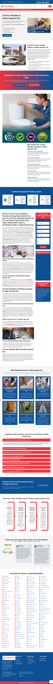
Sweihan (41, 637)
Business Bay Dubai (31, 581)
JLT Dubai (30, 641)
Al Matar (17, 580)
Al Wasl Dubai (18, 626)
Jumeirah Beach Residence (33, 645)
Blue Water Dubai (31, 578)
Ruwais (41, 628)
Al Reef (17, 600)
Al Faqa (5, 613)
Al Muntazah (18, 583)
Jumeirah (29, 643)
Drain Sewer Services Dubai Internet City (12, 9)
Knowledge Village (43, 593)
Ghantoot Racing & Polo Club (33, 623)
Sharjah (41, 633)
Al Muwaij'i (18, 587)
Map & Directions (22, 676)
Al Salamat (18, 602)
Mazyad (41, 606)
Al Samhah (18, 606)
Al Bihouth (5, 604)
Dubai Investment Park (32, 604)
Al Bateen (5, 602)
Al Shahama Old (18, 608)
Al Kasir (5, 632)
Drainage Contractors (19, 663)
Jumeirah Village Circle (44, 585)
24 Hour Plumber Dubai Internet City (26, 9)
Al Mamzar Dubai (7, 643)
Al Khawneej (6, 636)
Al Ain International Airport (8, 591)
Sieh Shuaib (42, 635)
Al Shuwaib (18, 615)
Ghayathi (29, 626)
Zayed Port (42, 646)
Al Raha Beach (18, 595)
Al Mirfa (17, 581)
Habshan (29, 630)
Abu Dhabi (5, 580)
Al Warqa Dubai (18, 623)
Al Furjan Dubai (6, 617)
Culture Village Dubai (31, 587)
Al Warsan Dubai (19, 624)
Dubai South (30, 613)
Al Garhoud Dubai (7, 619)
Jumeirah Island (43, 578)
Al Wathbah (18, 628)
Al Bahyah (5, 598)
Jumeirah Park (42, 581)
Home (3, 9)
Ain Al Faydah (6, 583)
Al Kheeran (5, 639)
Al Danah (5, 606)
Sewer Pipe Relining (31, 662)
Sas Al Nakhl (42, 630)
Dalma (29, 589)
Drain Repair (18, 658)
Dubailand (30, 619)
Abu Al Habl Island (7, 578)
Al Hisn (5, 621)
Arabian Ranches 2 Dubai (20, 634)
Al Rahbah (17, 596)
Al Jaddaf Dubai (6, 624)
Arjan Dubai (18, 639)
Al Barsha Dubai (6, 600)
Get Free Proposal (35, 85)
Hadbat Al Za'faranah (31, 632)
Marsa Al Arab (42, 602)
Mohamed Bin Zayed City (44, 608)
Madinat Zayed (43, 598)
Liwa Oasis (42, 595)
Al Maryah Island (19, 578)
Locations (29, 663)
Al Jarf (5, 626)
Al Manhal (5, 647)
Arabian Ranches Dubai (20, 638)
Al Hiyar (5, 623)
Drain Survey (18, 660)
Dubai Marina (30, 606)
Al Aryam (5, 595)
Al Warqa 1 (18, 619)
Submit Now (43, 247)
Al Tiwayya (18, 617)
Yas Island (42, 641)
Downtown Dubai (31, 595)
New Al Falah (42, 618)
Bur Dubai (29, 580)
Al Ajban (5, 593)
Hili (28, 634)
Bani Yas (17, 641)
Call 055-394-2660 (19, 85)
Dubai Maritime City (31, 608)
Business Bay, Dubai (31, 583)
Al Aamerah (6, 587)
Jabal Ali (29, 638)
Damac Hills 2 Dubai (31, 593)
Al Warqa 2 (18, 621)
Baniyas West (18, 645)
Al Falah (5, 611)
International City (31, 636)
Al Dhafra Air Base (7, 608)
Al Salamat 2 (18, 604)
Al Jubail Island (6, 628)
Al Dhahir (5, 610)
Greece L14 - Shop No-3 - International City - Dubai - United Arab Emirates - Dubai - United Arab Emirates (9, 675)
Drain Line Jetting (19, 662)
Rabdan (41, 626)
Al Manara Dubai (6, 645)
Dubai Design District (31, 598)
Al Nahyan (17, 591)
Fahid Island (30, 621)
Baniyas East (18, 643)
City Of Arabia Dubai (31, 585)
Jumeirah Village (43, 583)
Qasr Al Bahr (42, 624)
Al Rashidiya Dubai (19, 598)
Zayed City (42, 645)
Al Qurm (17, 593)
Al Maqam (17, 576)
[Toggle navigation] (49, 6)
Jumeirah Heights (43, 576)
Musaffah (42, 615)
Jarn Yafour (30, 639)
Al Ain (5, 589)
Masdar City (42, 604)
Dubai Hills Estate (31, 600)
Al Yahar (17, 630)
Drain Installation (31, 660)
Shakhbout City (43, 631)
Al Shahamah (18, 610)
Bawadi (29, 576)
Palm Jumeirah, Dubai (44, 622)
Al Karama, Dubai (7, 630)
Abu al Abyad (6, 576)
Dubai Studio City (31, 617)
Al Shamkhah (18, 611)
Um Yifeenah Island (43, 639)
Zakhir (41, 643)
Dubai (29, 596)
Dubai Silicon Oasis (31, 611)
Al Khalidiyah (6, 634)
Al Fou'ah (5, 615)
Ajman (5, 585)
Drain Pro (26, 682)
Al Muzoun (18, 589)
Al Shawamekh (18, 613)
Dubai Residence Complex (32, 610)
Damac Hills (30, 591)
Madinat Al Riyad (43, 596)
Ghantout (29, 624)
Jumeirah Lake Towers (44, 580)
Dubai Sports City (31, 615)
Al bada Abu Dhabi (7, 596)
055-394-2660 (43, 3)
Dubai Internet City (31, 602)
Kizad (41, 591)
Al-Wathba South (19, 632)
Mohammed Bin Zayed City (45, 613)
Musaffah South (43, 616)
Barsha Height (18, 647)
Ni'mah (41, 620)
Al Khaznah (6, 638)
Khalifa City (42, 589)
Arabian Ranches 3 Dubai (20, 636)
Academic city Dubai (7, 581)
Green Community (31, 628)
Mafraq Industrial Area (44, 600)
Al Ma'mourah (6, 641)
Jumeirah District (31, 647)
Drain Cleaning (30, 658)
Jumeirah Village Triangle (44, 587)
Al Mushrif (18, 585)
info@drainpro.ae (44, 660)
